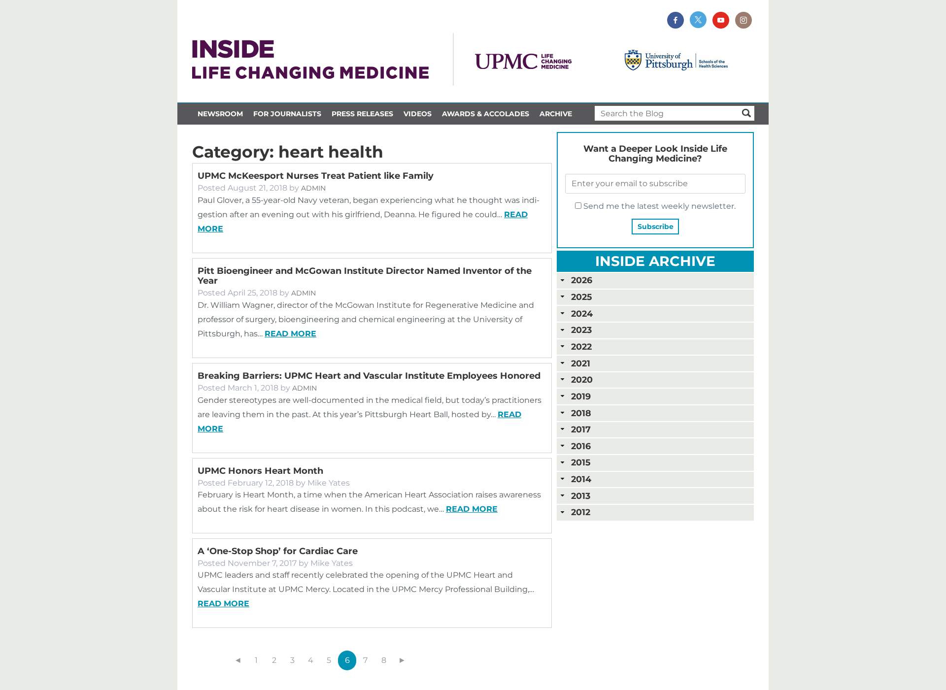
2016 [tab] (581, 446)
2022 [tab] (581, 346)
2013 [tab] (580, 496)
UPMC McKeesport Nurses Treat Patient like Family (316, 175)
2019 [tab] (581, 396)
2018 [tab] (581, 413)
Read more (290, 333)
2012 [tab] (580, 512)
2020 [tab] (582, 379)
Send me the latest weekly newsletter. (658, 206)
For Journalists (287, 113)
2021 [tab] (580, 363)
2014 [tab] (581, 479)
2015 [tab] (580, 462)
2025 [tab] (581, 297)
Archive (556, 113)
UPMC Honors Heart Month (260, 470)
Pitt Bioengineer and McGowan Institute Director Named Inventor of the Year (365, 275)
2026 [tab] (581, 280)
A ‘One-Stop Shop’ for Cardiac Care (278, 551)
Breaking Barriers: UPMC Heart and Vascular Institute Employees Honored (369, 375)
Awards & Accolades (485, 113)
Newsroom (220, 113)
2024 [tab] (582, 313)
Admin (313, 188)
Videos (418, 113)
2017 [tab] (581, 429)
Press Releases (362, 113)
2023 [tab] (581, 330)
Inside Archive (655, 261)
